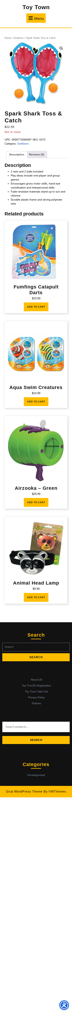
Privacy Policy (36, 697)
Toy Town (36, 7)
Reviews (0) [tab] (36, 154)
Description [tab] (16, 154)
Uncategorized (36, 775)
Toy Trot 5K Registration (36, 685)
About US (36, 679)
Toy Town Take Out (36, 691)
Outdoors (18, 38)
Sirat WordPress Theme (24, 791)
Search (36, 740)
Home (8, 38)
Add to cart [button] (36, 306)
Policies (36, 703)
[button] (61, 48)
